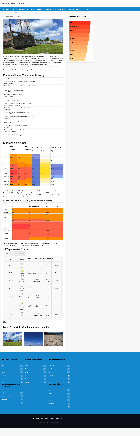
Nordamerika (60, 9)
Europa (39, 9)
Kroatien (27, 369)
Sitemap (59, 419)
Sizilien (26, 375)
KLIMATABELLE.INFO (13, 3)
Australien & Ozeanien (6, 396)
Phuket (50, 400)
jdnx (62, 52)
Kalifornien (3, 375)
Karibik (48, 9)
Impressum (49, 419)
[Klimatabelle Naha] (12, 339)
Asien (14, 9)
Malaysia (50, 407)
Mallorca (27, 382)
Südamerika (73, 9)
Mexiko (3, 372)
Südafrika (50, 375)
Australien (3, 392)
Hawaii (3, 382)
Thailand (50, 390)
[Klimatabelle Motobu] (33, 339)
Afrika (5, 9)
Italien (26, 365)
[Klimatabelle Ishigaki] (53, 339)
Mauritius (50, 369)
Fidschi (3, 402)
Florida (3, 369)
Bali (49, 397)
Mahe (49, 372)
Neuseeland (4, 399)
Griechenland (28, 379)
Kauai (2, 379)
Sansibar (50, 379)
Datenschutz (38, 419)
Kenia (49, 382)
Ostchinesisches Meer (11, 322)
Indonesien (51, 403)
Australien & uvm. (26, 9)
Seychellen (51, 365)
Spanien (27, 372)
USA (2, 365)
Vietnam (50, 393)
